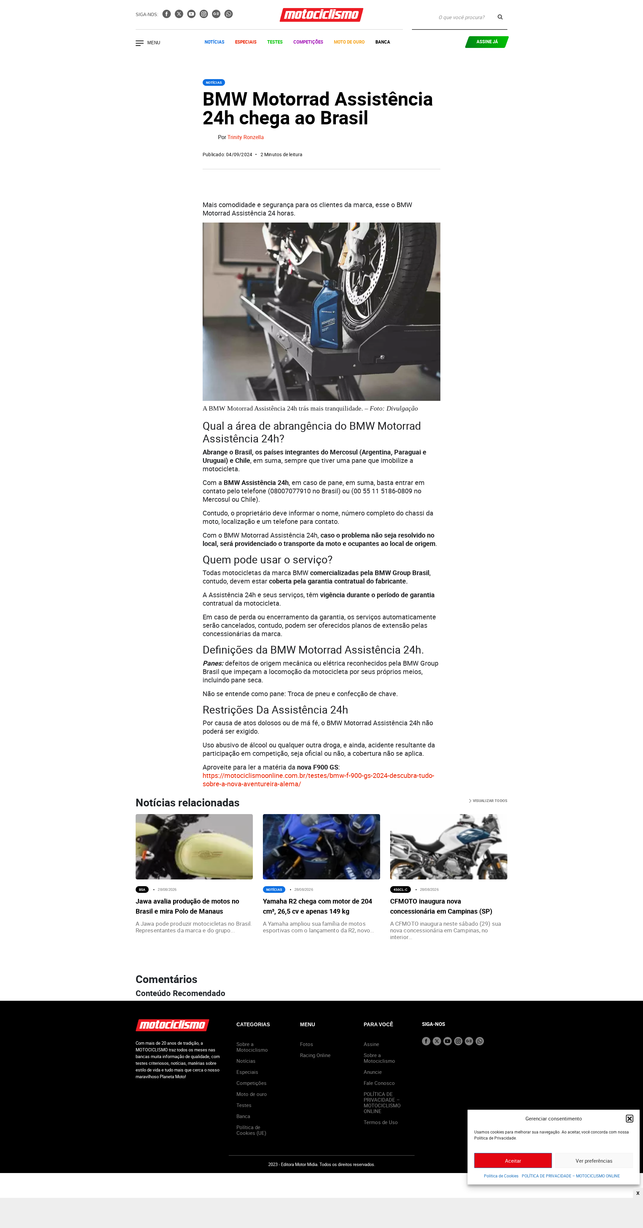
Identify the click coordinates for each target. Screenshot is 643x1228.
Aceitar (513, 1160)
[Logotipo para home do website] (321, 14)
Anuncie (373, 1071)
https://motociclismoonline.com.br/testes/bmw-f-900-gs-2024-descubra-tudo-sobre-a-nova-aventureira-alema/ (318, 779)
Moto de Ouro (349, 42)
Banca (382, 42)
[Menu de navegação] (140, 44)
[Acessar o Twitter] (180, 16)
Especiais (246, 42)
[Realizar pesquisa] (500, 17)
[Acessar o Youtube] (192, 16)
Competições (308, 42)
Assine (371, 1044)
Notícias (214, 42)
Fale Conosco (379, 1083)
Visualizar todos (489, 800)
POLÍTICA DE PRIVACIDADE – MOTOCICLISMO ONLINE (571, 1175)
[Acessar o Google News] (217, 16)
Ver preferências (594, 1160)
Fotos (306, 1044)
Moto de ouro (251, 1094)
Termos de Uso (381, 1122)
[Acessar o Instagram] (204, 16)
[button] (629, 1118)
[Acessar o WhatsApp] (228, 16)
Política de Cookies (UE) (251, 1130)
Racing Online (315, 1055)
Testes (275, 42)
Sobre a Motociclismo (252, 1047)
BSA (142, 889)
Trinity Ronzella (245, 137)
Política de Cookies (501, 1175)
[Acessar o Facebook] (167, 16)
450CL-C (401, 889)
